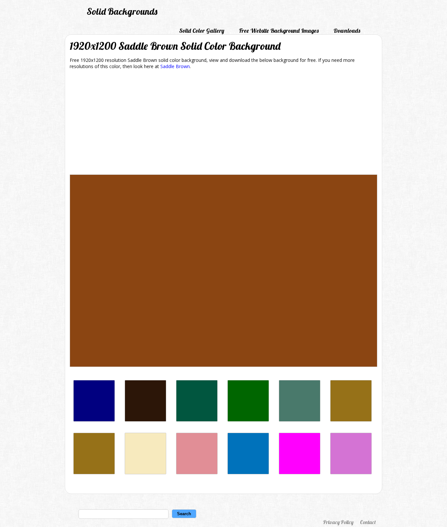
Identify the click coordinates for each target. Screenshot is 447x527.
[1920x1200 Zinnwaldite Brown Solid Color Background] (145, 420)
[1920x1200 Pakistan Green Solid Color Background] (248, 420)
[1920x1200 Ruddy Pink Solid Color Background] (197, 472)
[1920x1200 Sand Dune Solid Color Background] (351, 420)
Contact (368, 522)
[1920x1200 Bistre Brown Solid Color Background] (94, 472)
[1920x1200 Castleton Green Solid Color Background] (197, 420)
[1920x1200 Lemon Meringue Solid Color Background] (145, 472)
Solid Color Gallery (201, 30)
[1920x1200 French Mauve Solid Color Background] (351, 472)
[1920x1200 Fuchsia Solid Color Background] (299, 472)
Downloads (346, 30)
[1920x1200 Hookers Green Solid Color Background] (299, 420)
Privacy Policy (338, 522)
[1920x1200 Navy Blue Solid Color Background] (94, 420)
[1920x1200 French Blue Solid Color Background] (248, 472)
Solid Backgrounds (122, 11)
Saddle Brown (175, 66)
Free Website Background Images (279, 30)
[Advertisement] (223, 123)
